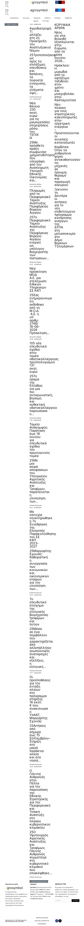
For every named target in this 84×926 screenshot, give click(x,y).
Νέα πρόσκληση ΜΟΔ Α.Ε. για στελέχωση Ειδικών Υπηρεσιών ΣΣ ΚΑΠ (38, 279)
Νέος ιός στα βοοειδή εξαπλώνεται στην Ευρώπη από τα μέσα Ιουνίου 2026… (64, 46)
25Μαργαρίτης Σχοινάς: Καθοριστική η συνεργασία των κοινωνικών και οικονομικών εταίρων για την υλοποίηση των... (40, 570)
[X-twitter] (60, 2)
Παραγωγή (37, 18)
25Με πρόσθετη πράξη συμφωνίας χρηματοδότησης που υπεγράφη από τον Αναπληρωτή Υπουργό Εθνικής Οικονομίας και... (42, 161)
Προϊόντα (47, 18)
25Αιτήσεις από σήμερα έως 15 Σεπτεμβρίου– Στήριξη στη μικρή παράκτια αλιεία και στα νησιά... (40, 743)
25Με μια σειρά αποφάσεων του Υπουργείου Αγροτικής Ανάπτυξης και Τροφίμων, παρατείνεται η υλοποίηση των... (39, 480)
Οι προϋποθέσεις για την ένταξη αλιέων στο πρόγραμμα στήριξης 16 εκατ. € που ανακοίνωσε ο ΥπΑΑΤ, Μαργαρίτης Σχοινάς (40, 699)
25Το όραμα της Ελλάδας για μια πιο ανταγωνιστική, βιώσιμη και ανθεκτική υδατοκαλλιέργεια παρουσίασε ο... (43, 395)
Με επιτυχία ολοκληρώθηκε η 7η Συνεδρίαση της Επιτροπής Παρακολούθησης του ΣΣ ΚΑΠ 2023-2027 (43, 529)
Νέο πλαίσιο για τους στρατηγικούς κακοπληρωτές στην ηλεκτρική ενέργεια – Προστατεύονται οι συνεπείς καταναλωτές (66, 123)
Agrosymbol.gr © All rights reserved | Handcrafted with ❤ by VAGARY (16, 920)
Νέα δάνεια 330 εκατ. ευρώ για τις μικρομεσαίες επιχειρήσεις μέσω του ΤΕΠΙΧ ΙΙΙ (40, 120)
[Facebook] (56, 2)
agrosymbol (39, 10)
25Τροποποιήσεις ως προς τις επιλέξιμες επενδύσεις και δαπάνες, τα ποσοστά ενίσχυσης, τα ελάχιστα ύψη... (43, 74)
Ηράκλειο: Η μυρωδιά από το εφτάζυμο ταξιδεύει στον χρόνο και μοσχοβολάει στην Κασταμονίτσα (65, 82)
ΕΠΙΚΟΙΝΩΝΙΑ (42, 924)
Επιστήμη (57, 18)
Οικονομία (26, 18)
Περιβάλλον (68, 18)
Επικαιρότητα (14, 18)
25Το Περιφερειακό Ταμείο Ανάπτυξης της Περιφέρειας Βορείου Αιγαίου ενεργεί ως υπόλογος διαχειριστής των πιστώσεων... (40, 237)
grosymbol (39, 2)
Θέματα (36, 21)
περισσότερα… (20, 905)
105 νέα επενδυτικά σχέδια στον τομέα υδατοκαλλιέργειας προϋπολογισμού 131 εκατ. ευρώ (44, 357)
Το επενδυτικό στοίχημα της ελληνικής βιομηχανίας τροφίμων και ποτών (39, 611)
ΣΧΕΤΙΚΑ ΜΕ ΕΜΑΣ (42, 918)
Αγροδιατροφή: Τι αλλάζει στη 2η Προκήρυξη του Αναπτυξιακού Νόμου (41, 39)
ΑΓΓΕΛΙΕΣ (46, 21)
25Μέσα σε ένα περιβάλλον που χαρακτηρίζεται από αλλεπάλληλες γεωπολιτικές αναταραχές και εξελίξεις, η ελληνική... (41, 648)
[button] (39, 881)
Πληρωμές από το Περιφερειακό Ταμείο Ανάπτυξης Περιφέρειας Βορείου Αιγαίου (40, 202)
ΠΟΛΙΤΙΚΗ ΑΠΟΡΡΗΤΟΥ (42, 921)
